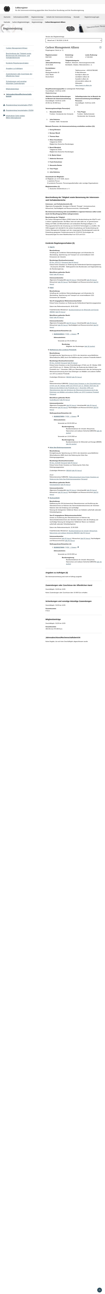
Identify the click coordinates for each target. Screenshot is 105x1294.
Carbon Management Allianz (16, 48)
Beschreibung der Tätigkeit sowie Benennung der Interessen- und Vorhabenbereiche (18, 56)
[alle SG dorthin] (89, 346)
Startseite (7, 17)
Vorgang (64, 262)
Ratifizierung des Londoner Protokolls (63, 350)
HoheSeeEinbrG (55, 484)
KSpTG (52, 247)
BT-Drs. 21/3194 (55, 363)
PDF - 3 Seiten (71, 547)
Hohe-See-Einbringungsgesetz (60, 447)
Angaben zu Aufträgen (14, 68)
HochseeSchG (55, 498)
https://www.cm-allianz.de (83, 85)
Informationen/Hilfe (21, 17)
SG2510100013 (59, 334)
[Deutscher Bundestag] (8, 9)
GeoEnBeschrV (55, 400)
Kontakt (77, 17)
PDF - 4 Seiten (71, 334)
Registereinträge (37, 17)
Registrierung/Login (92, 17)
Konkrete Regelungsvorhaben (17, 63)
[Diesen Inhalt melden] (78, 334)
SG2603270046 (59, 547)
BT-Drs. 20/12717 (55, 262)
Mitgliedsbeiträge (12, 89)
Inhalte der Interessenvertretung (58, 17)
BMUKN (68, 377)
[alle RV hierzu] (73, 262)
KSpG (51, 274)
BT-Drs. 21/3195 (55, 463)
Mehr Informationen (13, 118)
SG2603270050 (59, 416)
